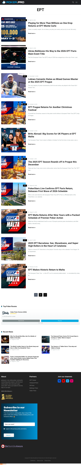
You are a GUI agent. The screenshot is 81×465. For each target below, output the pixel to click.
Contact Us (32, 460)
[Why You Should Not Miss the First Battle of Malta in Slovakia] (5, 343)
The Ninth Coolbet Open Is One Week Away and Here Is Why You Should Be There (24, 347)
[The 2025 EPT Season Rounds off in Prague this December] (13, 167)
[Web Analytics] (3, 464)
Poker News (23, 20)
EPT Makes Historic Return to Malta (46, 269)
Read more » (32, 33)
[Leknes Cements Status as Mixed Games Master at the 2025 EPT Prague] (13, 85)
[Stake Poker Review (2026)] (5, 314)
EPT (17, 20)
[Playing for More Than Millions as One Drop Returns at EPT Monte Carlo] (13, 29)
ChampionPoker (34, 383)
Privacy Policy (48, 460)
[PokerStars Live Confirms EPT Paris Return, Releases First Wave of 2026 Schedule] (13, 194)
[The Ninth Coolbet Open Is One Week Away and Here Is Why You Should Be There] (5, 353)
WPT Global (33, 380)
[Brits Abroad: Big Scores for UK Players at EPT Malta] (13, 140)
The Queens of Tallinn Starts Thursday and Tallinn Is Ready (63, 347)
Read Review (21, 320)
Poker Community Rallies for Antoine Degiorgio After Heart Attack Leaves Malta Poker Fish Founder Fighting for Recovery (24, 358)
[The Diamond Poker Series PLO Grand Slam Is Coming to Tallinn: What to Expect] (46, 343)
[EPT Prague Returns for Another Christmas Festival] (13, 112)
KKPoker (32, 385)
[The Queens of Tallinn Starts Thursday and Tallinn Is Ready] (46, 353)
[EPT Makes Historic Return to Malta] (13, 276)
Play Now (60, 320)
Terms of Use (40, 460)
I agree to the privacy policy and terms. (16, 429)
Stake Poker (33, 390)
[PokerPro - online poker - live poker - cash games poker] (13, 2)
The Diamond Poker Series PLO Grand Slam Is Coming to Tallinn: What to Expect (64, 336)
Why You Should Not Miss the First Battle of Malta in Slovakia (23, 336)
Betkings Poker (34, 388)
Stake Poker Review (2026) (18, 312)
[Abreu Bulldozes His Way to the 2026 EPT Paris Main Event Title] (13, 57)
